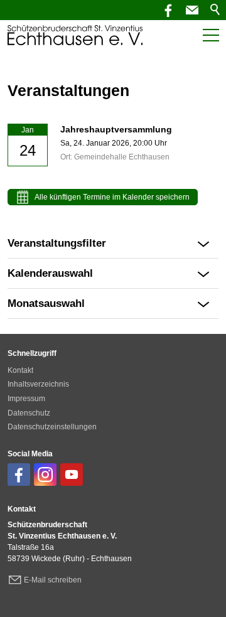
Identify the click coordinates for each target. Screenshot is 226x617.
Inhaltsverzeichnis (38, 384)
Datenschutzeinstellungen (52, 426)
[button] (192, 10)
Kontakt (20, 370)
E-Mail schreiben (53, 580)
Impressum (26, 398)
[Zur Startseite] (75, 35)
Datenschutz (29, 413)
